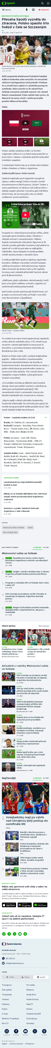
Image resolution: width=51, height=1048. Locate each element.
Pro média (30, 985)
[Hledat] (42, 3)
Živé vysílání (7, 990)
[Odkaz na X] (14, 934)
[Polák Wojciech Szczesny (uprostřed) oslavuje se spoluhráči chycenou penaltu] (25, 50)
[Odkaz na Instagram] (4, 934)
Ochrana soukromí (16, 1044)
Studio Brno (31, 994)
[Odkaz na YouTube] (20, 934)
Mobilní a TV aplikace (10, 1018)
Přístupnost (30, 1044)
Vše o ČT (5, 1023)
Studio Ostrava (32, 999)
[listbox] (25, 977)
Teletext (5, 999)
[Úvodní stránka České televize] (12, 944)
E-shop (5, 1013)
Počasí (4, 1009)
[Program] (33, 10)
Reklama (30, 990)
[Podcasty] (26, 10)
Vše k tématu (44, 626)
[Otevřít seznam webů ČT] (48, 3)
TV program (7, 985)
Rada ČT (29, 1004)
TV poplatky (7, 994)
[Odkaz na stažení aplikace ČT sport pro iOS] (9, 905)
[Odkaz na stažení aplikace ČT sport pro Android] (25, 905)
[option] (10, 977)
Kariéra (29, 1009)
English (4, 1044)
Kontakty (30, 1023)
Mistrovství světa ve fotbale (15, 16)
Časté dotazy (31, 1018)
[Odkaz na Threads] (25, 934)
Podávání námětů (33, 1013)
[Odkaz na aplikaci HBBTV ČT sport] (40, 905)
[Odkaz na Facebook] (9, 934)
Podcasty (5, 1004)
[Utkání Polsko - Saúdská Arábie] (25, 315)
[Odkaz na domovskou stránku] (12, 3)
